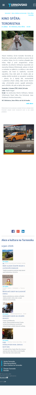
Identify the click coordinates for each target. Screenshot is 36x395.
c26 (5, 381)
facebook (3, 378)
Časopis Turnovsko (10, 369)
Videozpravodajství (10, 363)
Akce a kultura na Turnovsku (13, 365)
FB (13, 231)
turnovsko (7, 13)
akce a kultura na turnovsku (19, 13)
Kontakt (6, 371)
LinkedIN (23, 231)
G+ (18, 231)
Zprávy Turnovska (9, 361)
